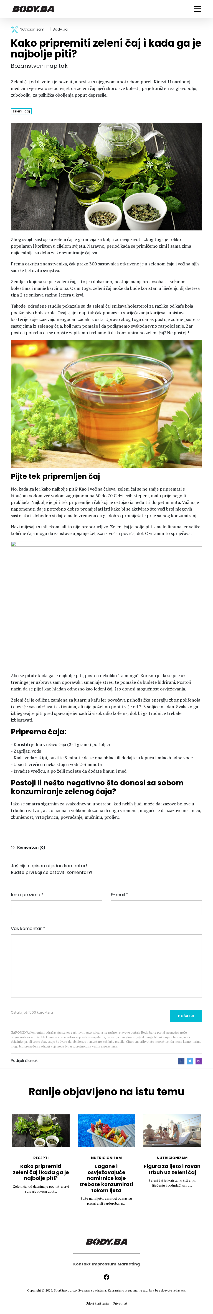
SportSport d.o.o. (65, 1290)
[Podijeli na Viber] (199, 1061)
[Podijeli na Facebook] (181, 1061)
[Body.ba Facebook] (106, 1277)
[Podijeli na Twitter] (190, 1061)
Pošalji (186, 1016)
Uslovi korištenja (97, 1303)
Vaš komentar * (28, 928)
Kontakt (82, 1264)
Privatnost (120, 1303)
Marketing (129, 1264)
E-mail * (119, 894)
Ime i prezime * (27, 894)
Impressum (104, 1264)
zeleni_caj (21, 111)
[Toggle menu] (197, 9)
